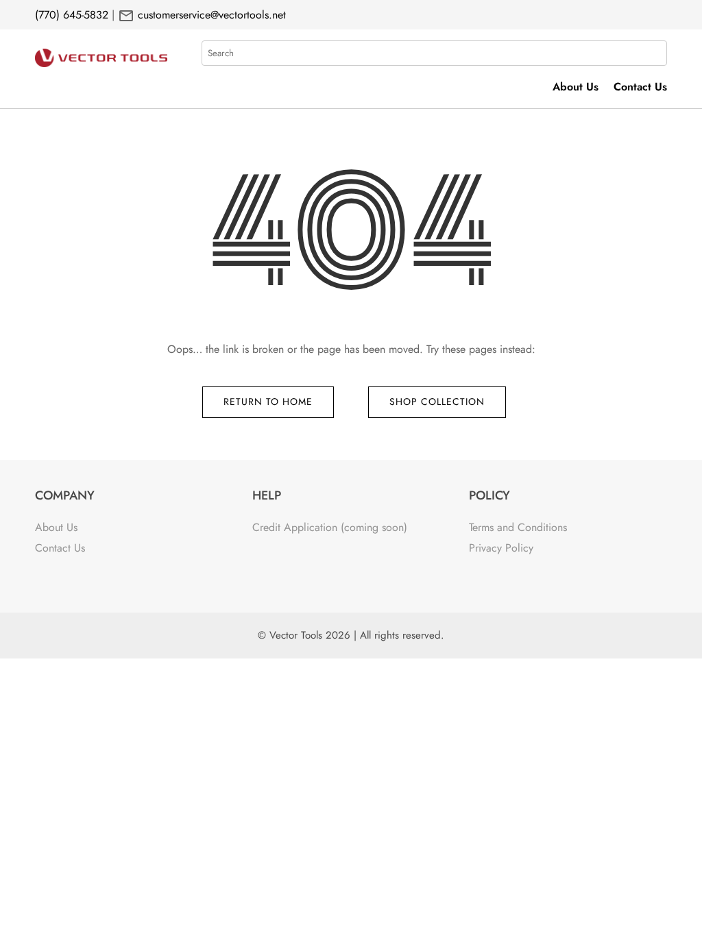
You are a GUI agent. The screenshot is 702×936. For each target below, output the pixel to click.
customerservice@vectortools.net (210, 15)
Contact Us (640, 88)
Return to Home (268, 401)
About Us (575, 88)
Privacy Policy (501, 548)
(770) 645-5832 (71, 15)
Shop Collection (437, 401)
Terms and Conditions (518, 527)
